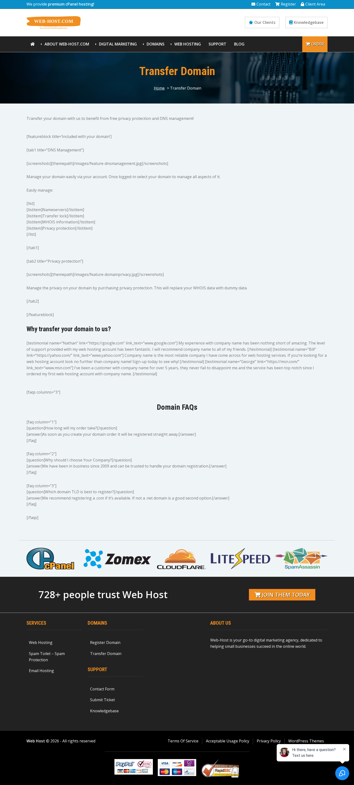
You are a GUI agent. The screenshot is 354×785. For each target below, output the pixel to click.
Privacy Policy (269, 741)
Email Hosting (41, 670)
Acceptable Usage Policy (227, 741)
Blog (239, 44)
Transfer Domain (105, 653)
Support (217, 44)
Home (159, 88)
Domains (155, 44)
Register (288, 4)
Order (317, 44)
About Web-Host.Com (67, 44)
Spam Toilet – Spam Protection (47, 656)
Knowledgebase (309, 22)
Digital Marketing (118, 44)
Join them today (286, 594)
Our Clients (264, 22)
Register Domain (105, 642)
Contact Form (102, 689)
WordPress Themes (306, 741)
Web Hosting (187, 44)
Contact (263, 4)
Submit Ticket (102, 699)
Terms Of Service (183, 741)
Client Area (315, 4)
